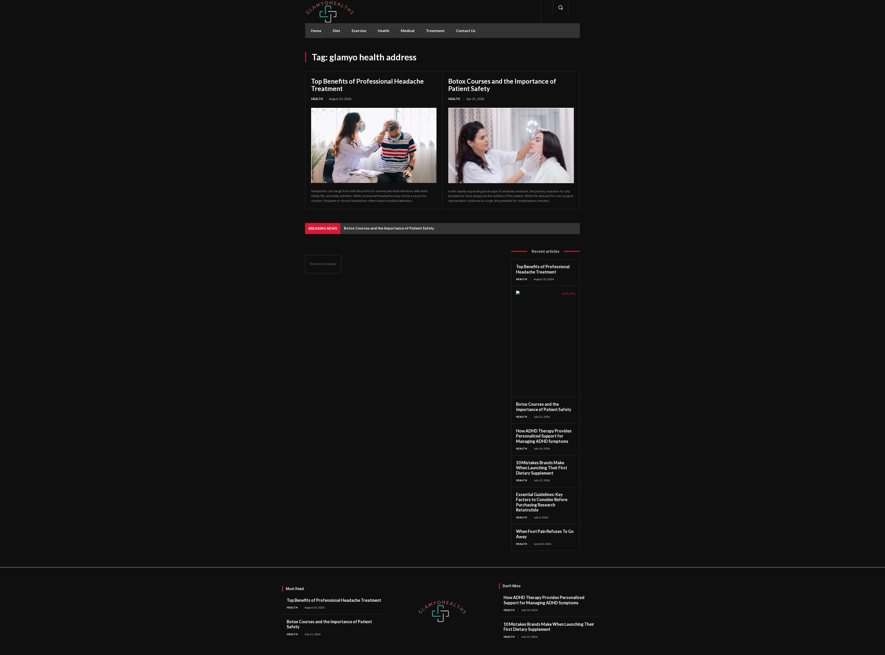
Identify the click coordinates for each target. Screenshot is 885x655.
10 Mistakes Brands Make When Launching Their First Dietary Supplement (541, 468)
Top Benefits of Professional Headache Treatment (367, 84)
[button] (560, 7)
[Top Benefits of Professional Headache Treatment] (374, 145)
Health (317, 99)
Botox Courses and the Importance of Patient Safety (502, 84)
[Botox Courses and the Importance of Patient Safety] (511, 145)
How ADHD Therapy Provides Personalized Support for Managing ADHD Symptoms (544, 436)
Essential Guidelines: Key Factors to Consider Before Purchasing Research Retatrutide (541, 502)
